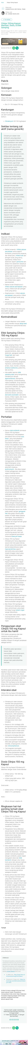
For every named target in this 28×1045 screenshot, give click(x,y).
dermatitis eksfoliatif (11, 395)
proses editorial (11, 971)
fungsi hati (8, 355)
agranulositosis (10, 378)
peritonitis (20, 262)
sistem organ (20, 610)
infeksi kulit (19, 255)
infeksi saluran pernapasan (14, 286)
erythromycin (9, 469)
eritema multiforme (11, 368)
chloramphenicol (13, 746)
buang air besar (17, 536)
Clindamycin (9, 121)
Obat (2, 2)
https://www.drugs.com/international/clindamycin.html (15, 981)
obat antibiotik (14, 430)
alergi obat (23, 323)
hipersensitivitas (10, 549)
